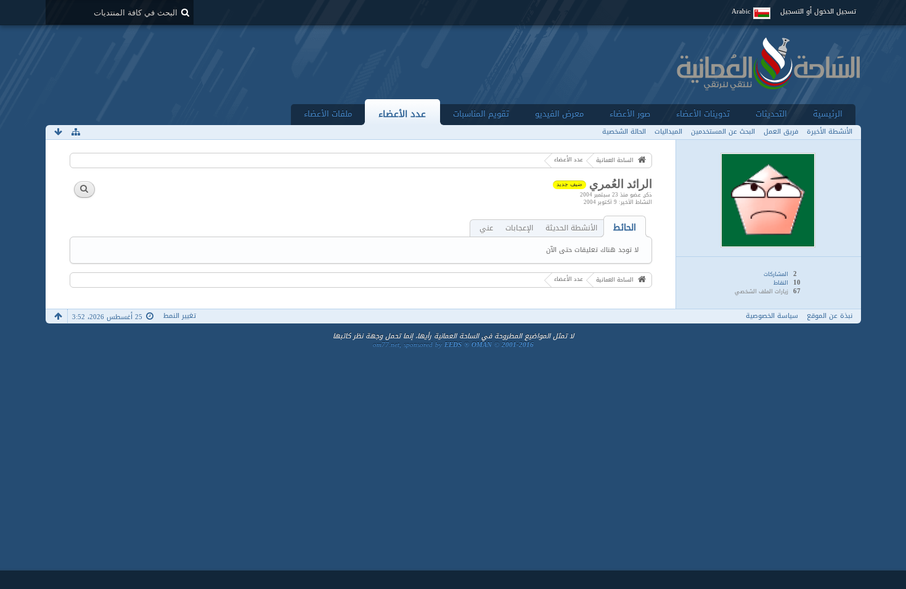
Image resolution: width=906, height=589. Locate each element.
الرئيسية (828, 113)
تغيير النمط (179, 315)
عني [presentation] (486, 228)
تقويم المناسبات (481, 113)
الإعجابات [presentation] (519, 228)
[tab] (624, 227)
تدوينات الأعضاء (703, 113)
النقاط (780, 282)
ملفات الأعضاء (328, 113)
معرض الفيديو (559, 113)
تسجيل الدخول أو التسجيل (818, 11)
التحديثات (771, 113)
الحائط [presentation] (624, 227)
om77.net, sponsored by (453, 344)
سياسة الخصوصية (772, 315)
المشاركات (776, 274)
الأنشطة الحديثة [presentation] (571, 228)
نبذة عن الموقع (829, 315)
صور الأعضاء (630, 113)
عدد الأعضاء (402, 114)
